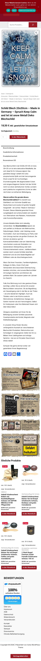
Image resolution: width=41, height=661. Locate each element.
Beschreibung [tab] (8, 148)
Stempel (7, 629)
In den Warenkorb (18, 137)
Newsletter (8, 626)
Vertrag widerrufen (20, 656)
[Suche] (33, 24)
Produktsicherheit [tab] (10, 156)
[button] (36, 33)
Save (5, 466)
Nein (14, 10)
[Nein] (38, 7)
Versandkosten (10, 489)
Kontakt (7, 623)
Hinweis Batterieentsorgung (14, 634)
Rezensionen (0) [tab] (9, 160)
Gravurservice (9, 631)
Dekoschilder (24, 96)
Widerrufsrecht (9, 617)
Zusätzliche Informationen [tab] (13, 152)
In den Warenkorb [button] (8, 514)
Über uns (7, 607)
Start (3, 94)
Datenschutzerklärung (27, 10)
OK (8, 10)
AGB (5, 612)
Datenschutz (8, 614)
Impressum (8, 609)
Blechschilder (13, 96)
